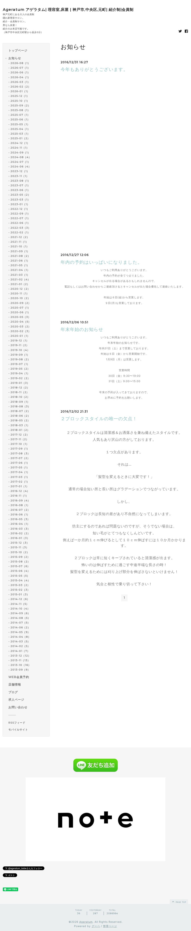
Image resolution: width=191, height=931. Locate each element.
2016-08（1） (20, 505)
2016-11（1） (19, 495)
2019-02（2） (20, 378)
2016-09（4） (20, 500)
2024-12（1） (20, 143)
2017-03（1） (19, 477)
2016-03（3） (20, 528)
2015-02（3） (20, 589)
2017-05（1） (19, 467)
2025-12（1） (19, 96)
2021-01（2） (20, 284)
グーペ (96, 926)
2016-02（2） (20, 533)
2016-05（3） (20, 519)
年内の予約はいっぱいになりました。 (101, 262)
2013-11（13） (20, 660)
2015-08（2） (20, 561)
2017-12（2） (19, 434)
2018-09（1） (20, 401)
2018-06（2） (20, 415)
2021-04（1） (20, 270)
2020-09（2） (20, 303)
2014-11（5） (19, 604)
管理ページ (110, 926)
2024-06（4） (20, 166)
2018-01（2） (20, 430)
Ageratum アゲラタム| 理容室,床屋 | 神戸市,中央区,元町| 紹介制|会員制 (68, 9)
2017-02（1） (19, 481)
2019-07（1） (20, 364)
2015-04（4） (20, 580)
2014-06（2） (20, 627)
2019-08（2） (20, 359)
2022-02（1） (20, 232)
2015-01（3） (19, 594)
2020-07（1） (20, 307)
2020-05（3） (20, 317)
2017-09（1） (19, 448)
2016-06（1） (20, 514)
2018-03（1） (20, 425)
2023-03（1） (20, 199)
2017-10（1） (19, 444)
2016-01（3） (20, 538)
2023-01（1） (20, 204)
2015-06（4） (20, 571)
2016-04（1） (20, 524)
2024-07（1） (20, 162)
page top (180, 902)
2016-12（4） (20, 491)
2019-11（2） (19, 345)
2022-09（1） (20, 213)
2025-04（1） (20, 129)
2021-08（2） (20, 256)
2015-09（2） (20, 557)
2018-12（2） (20, 387)
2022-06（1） (20, 223)
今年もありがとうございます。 (94, 69)
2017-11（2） (19, 439)
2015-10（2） (19, 552)
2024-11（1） (19, 147)
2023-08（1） (20, 180)
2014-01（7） (20, 651)
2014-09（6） (20, 613)
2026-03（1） (20, 82)
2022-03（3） (20, 227)
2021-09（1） (20, 251)
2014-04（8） (20, 636)
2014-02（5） (20, 646)
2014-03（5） (20, 641)
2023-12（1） (19, 171)
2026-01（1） (20, 91)
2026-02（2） (20, 86)
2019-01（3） (20, 383)
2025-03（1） (20, 133)
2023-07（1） (20, 185)
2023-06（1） (20, 190)
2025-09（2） (20, 105)
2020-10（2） (20, 298)
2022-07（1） (20, 218)
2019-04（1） (20, 373)
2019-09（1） (20, 354)
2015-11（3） (19, 547)
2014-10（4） (20, 608)
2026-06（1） (20, 72)
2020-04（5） (20, 321)
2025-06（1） (20, 119)
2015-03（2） (20, 585)
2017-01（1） (19, 486)
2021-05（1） (19, 265)
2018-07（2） (20, 411)
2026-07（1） (20, 67)
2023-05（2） (20, 194)
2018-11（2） (19, 392)
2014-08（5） (20, 618)
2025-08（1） (20, 110)
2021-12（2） (19, 237)
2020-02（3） (20, 331)
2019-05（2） (20, 368)
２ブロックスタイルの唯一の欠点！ (99, 418)
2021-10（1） (19, 246)
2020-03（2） (20, 326)
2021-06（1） (20, 260)
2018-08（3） (20, 406)
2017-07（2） (20, 458)
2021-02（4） (20, 279)
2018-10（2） (20, 397)
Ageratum (86, 921)
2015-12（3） (19, 542)
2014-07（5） (20, 622)
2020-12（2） (20, 288)
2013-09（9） (20, 669)
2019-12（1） (19, 340)
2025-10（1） (19, 100)
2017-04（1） (20, 472)
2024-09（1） (20, 152)
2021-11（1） (19, 241)
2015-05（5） (20, 575)
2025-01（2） (20, 138)
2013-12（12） (20, 655)
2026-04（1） (20, 77)
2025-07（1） (20, 114)
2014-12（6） (20, 599)
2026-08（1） (20, 63)
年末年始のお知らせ (82, 329)
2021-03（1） (20, 274)
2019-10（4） (20, 350)
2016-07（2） (20, 510)
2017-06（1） (19, 462)
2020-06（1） (20, 312)
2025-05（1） (20, 124)
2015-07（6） (20, 566)
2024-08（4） (20, 157)
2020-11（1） (19, 293)
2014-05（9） (20, 632)
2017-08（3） (20, 453)
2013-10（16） (20, 665)
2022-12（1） (19, 209)
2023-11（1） (19, 176)
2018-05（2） (20, 420)
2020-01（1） (20, 336)
